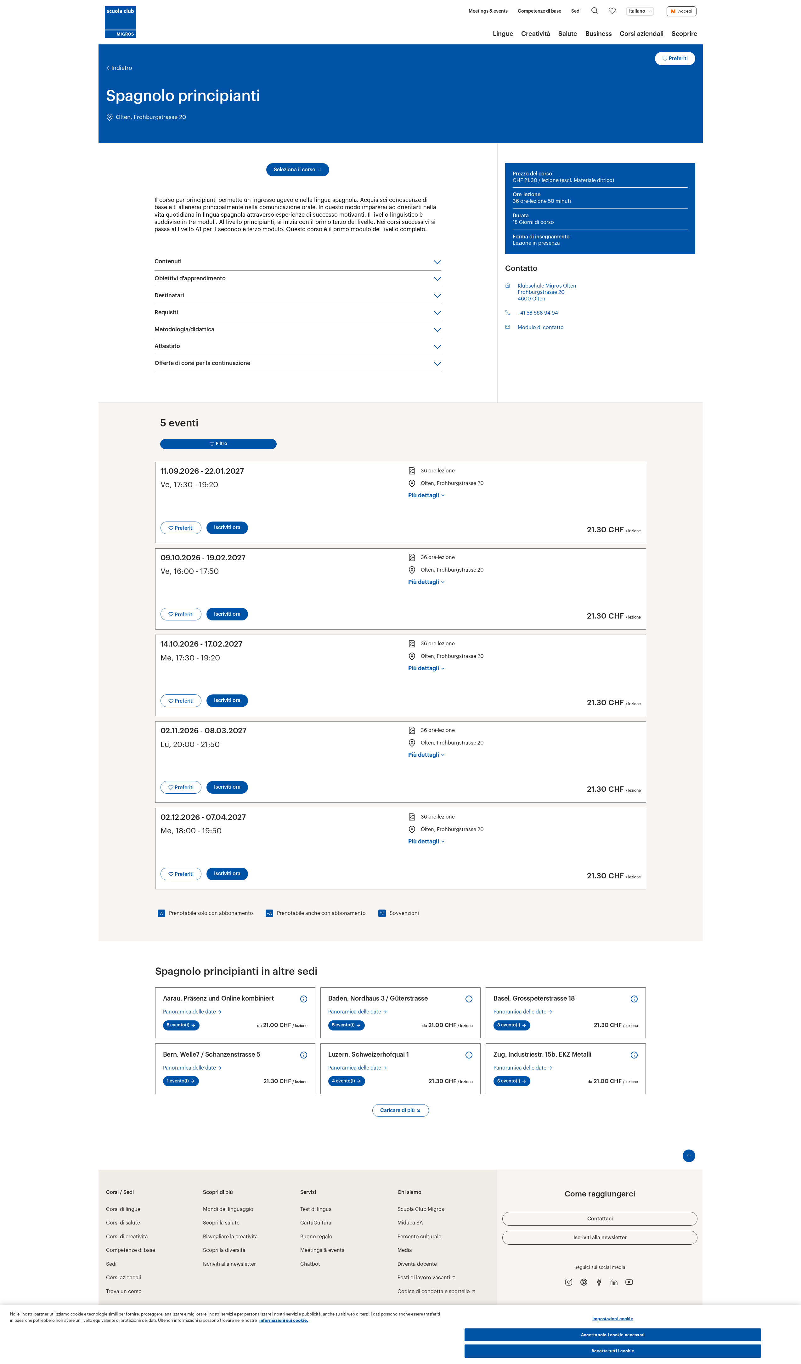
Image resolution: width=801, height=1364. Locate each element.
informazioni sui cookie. (283, 1320)
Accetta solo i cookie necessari (613, 1335)
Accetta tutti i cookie (612, 1351)
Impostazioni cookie (612, 1319)
